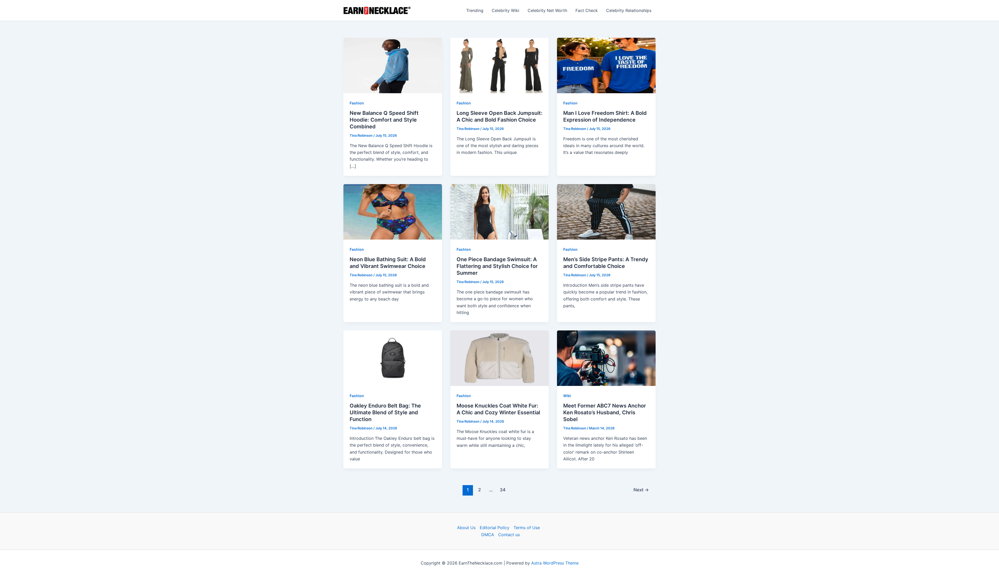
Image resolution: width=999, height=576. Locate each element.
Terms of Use (527, 527)
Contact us (509, 534)
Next (641, 489)
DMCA (487, 534)
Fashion (357, 103)
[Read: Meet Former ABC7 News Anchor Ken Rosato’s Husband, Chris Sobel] (606, 357)
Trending (474, 10)
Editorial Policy (494, 527)
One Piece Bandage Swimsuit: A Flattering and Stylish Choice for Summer (497, 266)
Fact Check (586, 10)
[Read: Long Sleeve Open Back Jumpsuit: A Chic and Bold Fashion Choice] (499, 65)
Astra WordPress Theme (555, 563)
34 (502, 489)
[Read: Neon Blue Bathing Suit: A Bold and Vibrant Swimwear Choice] (392, 211)
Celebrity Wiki (505, 10)
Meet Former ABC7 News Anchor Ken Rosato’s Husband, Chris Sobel (604, 412)
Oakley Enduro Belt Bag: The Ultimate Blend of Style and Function (385, 412)
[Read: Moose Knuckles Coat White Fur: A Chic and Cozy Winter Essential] (499, 357)
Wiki (567, 395)
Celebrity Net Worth (547, 10)
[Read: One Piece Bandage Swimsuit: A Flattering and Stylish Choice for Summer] (499, 211)
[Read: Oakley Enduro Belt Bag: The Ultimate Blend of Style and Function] (392, 357)
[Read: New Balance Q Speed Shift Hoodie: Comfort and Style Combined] (392, 65)
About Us (466, 527)
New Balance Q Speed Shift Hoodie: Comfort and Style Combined (384, 120)
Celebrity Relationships (628, 10)
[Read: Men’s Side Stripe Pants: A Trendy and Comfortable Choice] (606, 211)
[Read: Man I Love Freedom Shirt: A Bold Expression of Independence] (606, 65)
